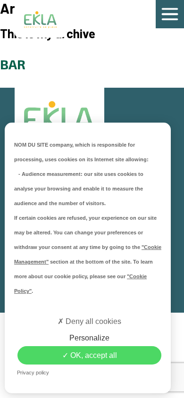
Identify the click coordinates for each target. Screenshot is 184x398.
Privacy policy (33, 372)
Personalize (89, 338)
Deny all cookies (92, 321)
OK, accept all (92, 355)
